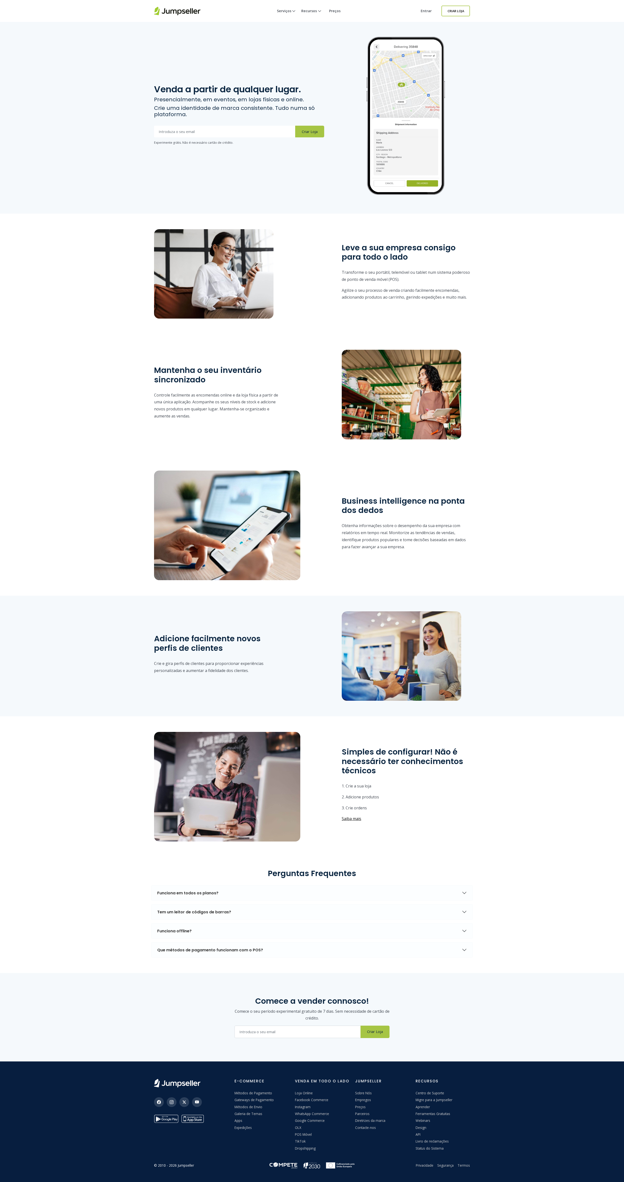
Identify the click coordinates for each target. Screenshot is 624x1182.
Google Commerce (310, 1120)
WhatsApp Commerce (312, 1113)
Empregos (363, 1099)
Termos (464, 1165)
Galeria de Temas (248, 1113)
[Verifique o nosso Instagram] (171, 1102)
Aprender (423, 1107)
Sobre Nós (363, 1093)
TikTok (300, 1141)
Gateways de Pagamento (254, 1099)
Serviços (284, 11)
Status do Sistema (430, 1148)
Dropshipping (305, 1148)
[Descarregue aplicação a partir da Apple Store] (193, 1119)
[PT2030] (312, 1165)
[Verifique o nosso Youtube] (197, 1102)
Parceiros (362, 1113)
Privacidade (424, 1165)
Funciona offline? (174, 931)
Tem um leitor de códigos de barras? (194, 912)
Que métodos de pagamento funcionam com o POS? (210, 950)
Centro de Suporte (430, 1093)
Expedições (243, 1127)
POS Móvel (303, 1134)
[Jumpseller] (177, 1083)
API (418, 1134)
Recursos (309, 11)
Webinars (423, 1120)
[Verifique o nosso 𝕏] (184, 1102)
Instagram (303, 1107)
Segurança (445, 1165)
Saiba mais (351, 818)
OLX (298, 1127)
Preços (335, 11)
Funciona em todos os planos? (187, 893)
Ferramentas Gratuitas (433, 1113)
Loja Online (304, 1093)
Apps (238, 1120)
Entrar (426, 11)
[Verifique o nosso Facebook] (159, 1102)
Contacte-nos (365, 1127)
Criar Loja (456, 11)
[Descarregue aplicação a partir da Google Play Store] (166, 1119)
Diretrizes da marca (370, 1120)
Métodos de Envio (248, 1107)
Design (421, 1127)
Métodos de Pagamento (253, 1093)
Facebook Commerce (311, 1099)
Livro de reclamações (432, 1141)
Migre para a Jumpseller (434, 1099)
